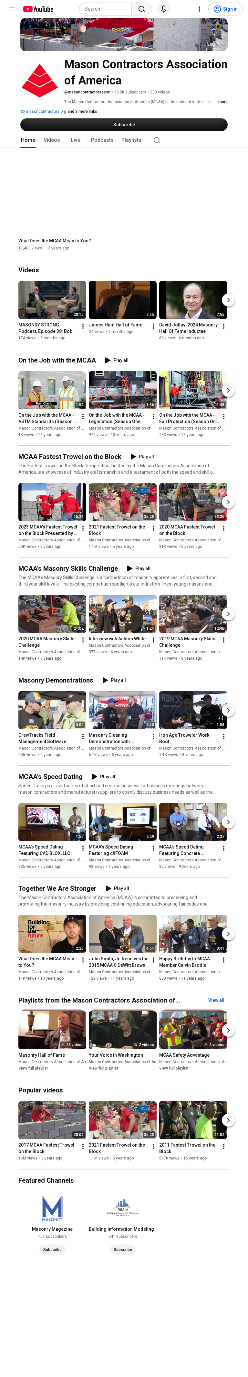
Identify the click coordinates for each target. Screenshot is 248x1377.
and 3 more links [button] (82, 111)
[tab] (28, 140)
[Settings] (199, 9)
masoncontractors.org (45, 111)
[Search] (141, 9)
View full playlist (33, 1068)
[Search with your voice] (163, 9)
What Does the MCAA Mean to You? (54, 240)
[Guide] (12, 9)
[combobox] (107, 9)
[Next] (228, 300)
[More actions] (83, 326)
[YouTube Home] (38, 9)
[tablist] (124, 140)
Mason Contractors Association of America (57, 428)
